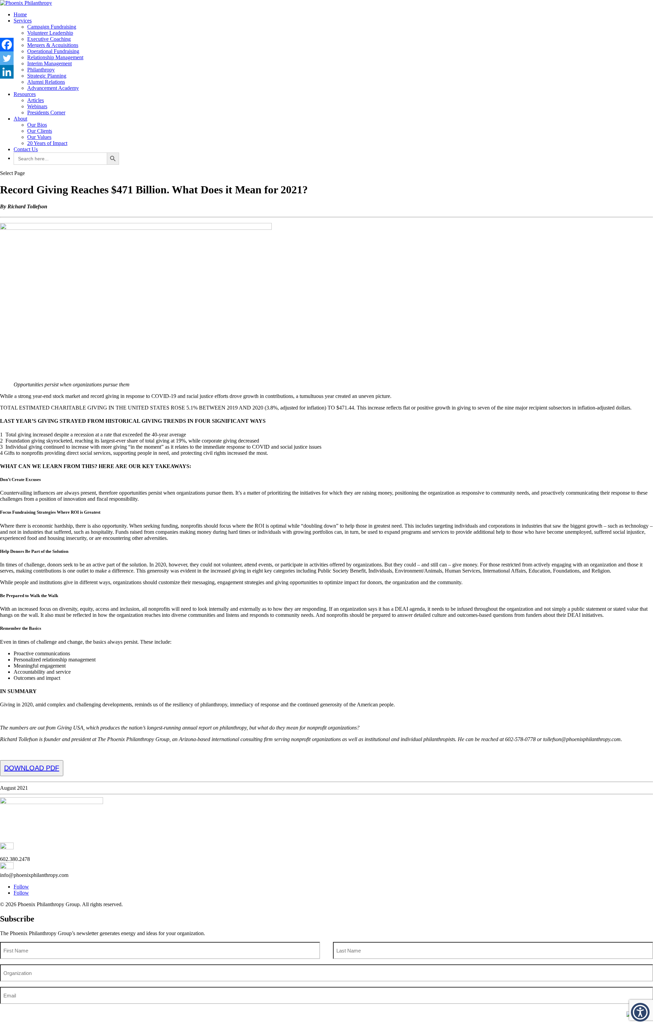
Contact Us (26, 149)
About (20, 119)
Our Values (39, 137)
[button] (640, 1012)
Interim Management (49, 63)
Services (23, 20)
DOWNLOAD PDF (31, 768)
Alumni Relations (46, 82)
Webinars (37, 106)
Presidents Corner (46, 112)
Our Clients (39, 131)
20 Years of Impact (47, 143)
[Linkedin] (7, 72)
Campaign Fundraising (51, 27)
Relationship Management (55, 57)
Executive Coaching (49, 39)
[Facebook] (7, 44)
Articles (35, 100)
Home (20, 14)
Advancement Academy (53, 88)
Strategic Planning (46, 76)
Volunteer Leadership (50, 33)
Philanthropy (41, 70)
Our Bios (37, 125)
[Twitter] (7, 58)
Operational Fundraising (53, 51)
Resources (25, 94)
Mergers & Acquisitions (52, 45)
